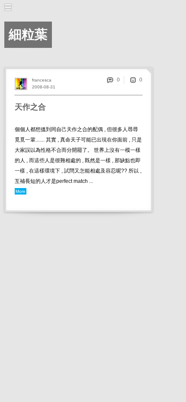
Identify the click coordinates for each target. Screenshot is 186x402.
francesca (41, 80)
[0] (132, 79)
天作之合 (30, 107)
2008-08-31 (43, 87)
